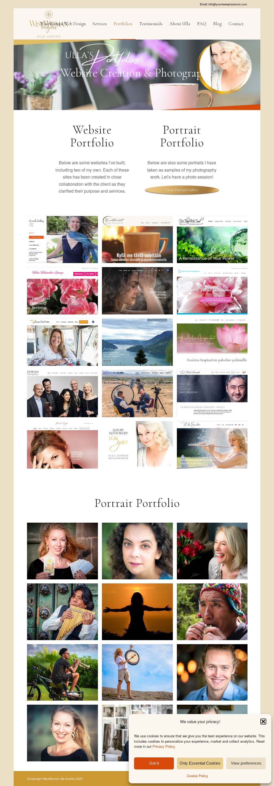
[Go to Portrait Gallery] (182, 190)
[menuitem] (63, 23)
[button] (263, 721)
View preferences (246, 763)
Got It (154, 763)
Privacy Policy (164, 746)
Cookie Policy (197, 775)
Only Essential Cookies (200, 763)
